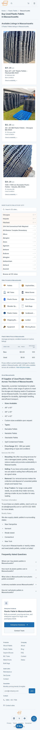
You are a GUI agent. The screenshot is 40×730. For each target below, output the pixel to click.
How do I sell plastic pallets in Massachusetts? (12, 591)
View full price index (23, 367)
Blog (22, 649)
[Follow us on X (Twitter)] (19, 718)
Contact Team (19, 631)
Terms (15, 723)
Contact (23, 656)
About (23, 645)
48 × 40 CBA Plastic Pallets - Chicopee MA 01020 (19, 129)
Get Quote (6, 675)
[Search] (11, 3)
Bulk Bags (6, 663)
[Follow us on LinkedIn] (14, 718)
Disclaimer (28, 723)
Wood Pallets (7, 645)
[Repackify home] (5, 3)
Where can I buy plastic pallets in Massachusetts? (14, 562)
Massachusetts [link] (25, 11)
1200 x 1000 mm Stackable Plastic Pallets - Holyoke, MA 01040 (17, 186)
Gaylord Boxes (8, 653)
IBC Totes (6, 656)
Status (23, 660)
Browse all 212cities (10, 274)
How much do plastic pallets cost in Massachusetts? (14, 570)
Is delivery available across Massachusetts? (18, 584)
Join (32, 691)
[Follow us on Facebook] (24, 718)
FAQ (22, 653)
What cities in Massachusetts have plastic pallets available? (17, 578)
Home (4, 11)
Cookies (21, 723)
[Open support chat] (34, 719)
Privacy (9, 723)
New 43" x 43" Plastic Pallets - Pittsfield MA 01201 (16, 72)
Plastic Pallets (12, 11)
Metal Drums (7, 660)
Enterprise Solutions (17, 625)
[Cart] (28, 3)
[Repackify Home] (19, 712)
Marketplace (7, 672)
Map (20, 726)
